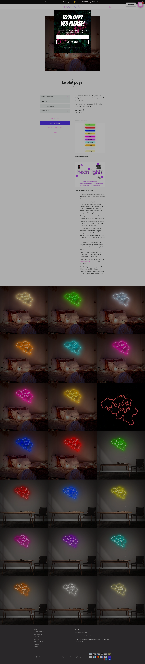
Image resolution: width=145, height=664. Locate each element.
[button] (89, 12)
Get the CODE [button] (72, 42)
